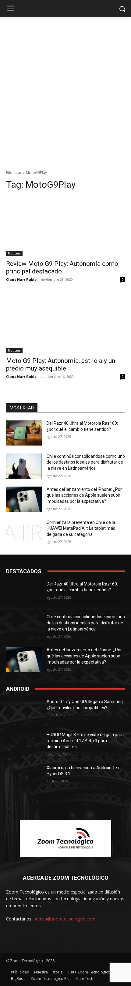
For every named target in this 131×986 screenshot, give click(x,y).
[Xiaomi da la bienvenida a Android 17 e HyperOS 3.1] (24, 777)
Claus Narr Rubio (21, 279)
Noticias (14, 253)
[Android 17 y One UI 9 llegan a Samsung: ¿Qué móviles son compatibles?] (24, 711)
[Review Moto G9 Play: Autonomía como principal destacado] (65, 226)
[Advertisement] (65, 98)
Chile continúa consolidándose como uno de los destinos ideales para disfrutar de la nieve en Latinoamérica (86, 462)
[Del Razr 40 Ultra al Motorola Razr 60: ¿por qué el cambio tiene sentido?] (24, 433)
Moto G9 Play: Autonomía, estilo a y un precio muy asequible (60, 364)
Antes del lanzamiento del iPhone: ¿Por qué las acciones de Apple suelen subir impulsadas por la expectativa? (84, 495)
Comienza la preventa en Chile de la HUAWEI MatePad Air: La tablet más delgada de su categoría (81, 528)
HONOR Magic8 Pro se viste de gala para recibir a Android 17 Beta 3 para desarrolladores (85, 740)
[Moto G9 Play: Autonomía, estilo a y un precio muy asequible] (65, 323)
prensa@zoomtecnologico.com (64, 919)
